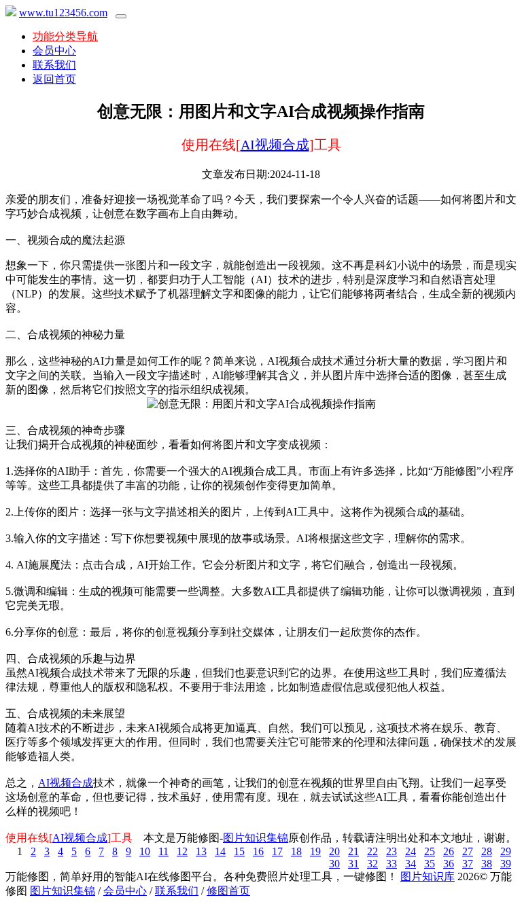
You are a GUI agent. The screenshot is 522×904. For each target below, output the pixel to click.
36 (448, 863)
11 (163, 851)
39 (505, 863)
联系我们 (54, 65)
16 (258, 851)
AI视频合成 (275, 144)
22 (372, 851)
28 (486, 851)
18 (296, 851)
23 (391, 851)
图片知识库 (427, 876)
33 (391, 863)
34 (410, 863)
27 (467, 851)
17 (277, 851)
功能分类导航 (65, 36)
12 (182, 851)
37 (467, 863)
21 (353, 851)
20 (334, 851)
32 (372, 863)
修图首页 (228, 891)
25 (429, 851)
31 (353, 863)
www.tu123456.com (63, 12)
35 (429, 863)
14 (220, 851)
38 (486, 863)
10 (144, 851)
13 (201, 851)
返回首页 (54, 79)
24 (410, 851)
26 (448, 851)
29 (505, 851)
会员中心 (54, 50)
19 (315, 851)
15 (239, 851)
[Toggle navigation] (121, 16)
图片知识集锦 (255, 838)
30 (334, 863)
